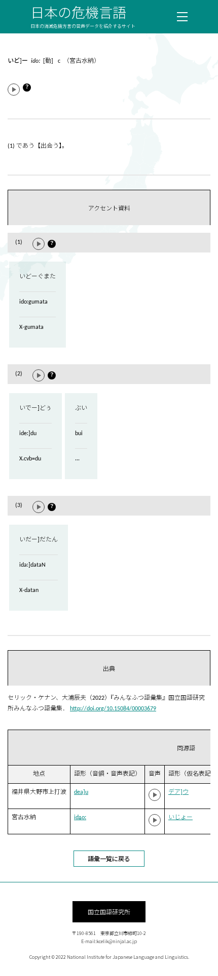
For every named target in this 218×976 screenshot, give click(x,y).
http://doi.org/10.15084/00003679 (113, 709)
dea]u (81, 792)
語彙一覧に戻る (109, 858)
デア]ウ (178, 792)
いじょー (180, 818)
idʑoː (80, 818)
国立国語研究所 (109, 911)
